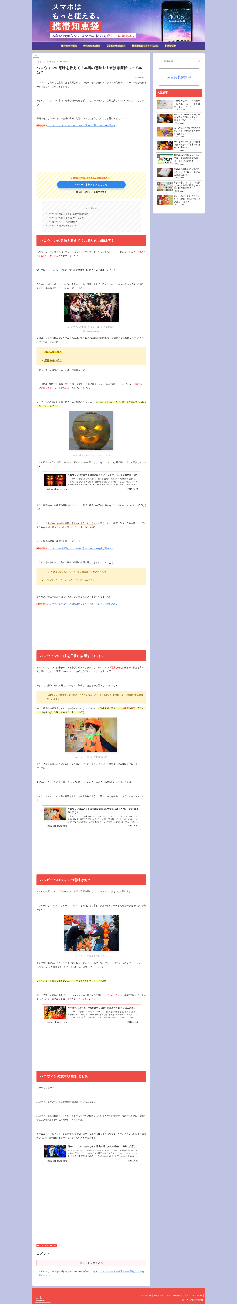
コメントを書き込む (91, 1262)
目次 (87, 208)
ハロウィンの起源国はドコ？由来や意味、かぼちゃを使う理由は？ (80, 548)
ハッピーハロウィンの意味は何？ (62, 222)
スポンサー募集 (173, 1295)
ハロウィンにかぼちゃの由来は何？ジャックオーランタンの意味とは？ (82, 604)
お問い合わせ (145, 1295)
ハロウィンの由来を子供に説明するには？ (66, 218)
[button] (199, 61)
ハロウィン (44, 1246)
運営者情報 (159, 1295)
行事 (54, 1246)
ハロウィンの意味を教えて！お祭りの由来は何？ (69, 214)
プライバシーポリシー (192, 1295)
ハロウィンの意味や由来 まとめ (62, 225)
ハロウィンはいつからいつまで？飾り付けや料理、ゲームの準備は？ (81, 125)
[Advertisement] (91, 150)
